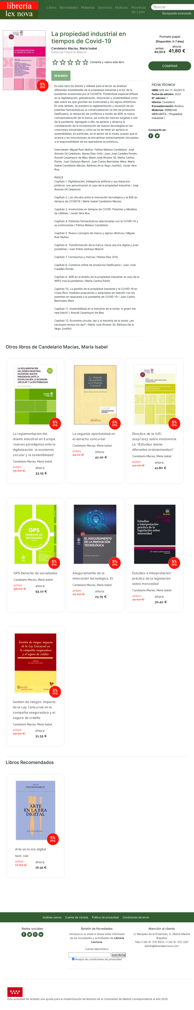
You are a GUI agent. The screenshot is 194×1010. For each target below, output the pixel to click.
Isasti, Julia (21, 855)
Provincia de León (138, 9)
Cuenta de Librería (76, 917)
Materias (88, 7)
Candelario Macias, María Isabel (74, 48)
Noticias (121, 7)
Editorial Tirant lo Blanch (69, 52)
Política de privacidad (105, 917)
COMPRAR (169, 66)
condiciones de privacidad (105, 959)
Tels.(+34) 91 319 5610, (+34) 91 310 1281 (162, 942)
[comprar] (55, 367)
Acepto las (98, 959)
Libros (51, 7)
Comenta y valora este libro (107, 62)
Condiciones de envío (136, 917)
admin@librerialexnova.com (162, 946)
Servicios (105, 7)
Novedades (68, 7)
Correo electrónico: (97, 949)
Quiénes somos (52, 917)
